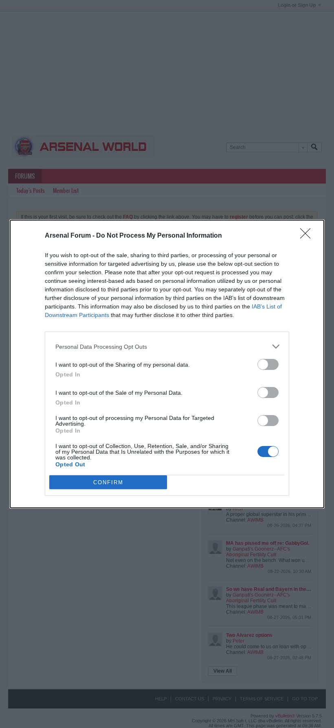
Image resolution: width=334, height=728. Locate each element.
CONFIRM (108, 482)
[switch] (268, 364)
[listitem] (167, 346)
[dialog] (167, 364)
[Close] (308, 236)
